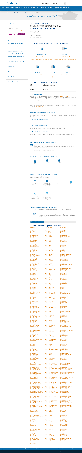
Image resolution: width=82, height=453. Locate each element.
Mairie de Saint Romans (49, 401)
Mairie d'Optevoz (33, 340)
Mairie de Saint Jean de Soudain (35, 383)
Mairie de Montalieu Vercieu (35, 330)
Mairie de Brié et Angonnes (34, 246)
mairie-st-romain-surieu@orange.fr (16, 30)
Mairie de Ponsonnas (64, 349)
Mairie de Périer (48, 311)
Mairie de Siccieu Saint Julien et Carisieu (37, 416)
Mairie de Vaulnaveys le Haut (35, 429)
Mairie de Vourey (33, 443)
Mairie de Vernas (63, 430)
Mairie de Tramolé (33, 423)
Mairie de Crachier (63, 270)
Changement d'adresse (6, 10)
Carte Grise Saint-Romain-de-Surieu (53, 74)
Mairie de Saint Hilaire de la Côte (51, 379)
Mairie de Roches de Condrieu (35, 316)
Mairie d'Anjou (47, 228)
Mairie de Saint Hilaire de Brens (35, 379)
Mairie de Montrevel (64, 332)
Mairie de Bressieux (33, 245)
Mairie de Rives (63, 358)
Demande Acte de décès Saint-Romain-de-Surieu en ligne (41, 59)
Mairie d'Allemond (48, 227)
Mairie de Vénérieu (33, 430)
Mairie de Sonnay (63, 417)
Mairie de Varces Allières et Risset (51, 426)
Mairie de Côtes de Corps (49, 315)
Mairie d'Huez (62, 287)
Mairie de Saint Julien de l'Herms (51, 384)
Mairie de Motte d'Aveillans (35, 298)
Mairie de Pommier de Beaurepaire (51, 349)
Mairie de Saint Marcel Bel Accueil (51, 387)
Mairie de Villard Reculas (64, 435)
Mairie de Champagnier (64, 249)
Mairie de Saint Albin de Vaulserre (51, 364)
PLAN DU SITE (12, 451)
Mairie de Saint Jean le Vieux (65, 383)
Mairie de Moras (48, 334)
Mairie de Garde (48, 297)
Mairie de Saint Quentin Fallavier (51, 400)
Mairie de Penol (63, 345)
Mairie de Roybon (48, 362)
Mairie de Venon (48, 430)
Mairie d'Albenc (48, 291)
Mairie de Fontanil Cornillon (35, 282)
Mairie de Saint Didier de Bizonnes (36, 374)
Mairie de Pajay (32, 344)
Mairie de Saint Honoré (34, 381)
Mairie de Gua (62, 308)
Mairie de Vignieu (48, 434)
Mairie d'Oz (47, 343)
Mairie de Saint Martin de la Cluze (36, 390)
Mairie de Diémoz (63, 273)
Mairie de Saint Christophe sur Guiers (67, 372)
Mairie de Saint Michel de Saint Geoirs (36, 392)
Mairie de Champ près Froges (50, 307)
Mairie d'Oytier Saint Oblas (34, 343)
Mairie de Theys (63, 420)
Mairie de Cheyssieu (33, 260)
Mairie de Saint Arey (48, 367)
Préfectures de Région (31, 451)
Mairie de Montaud (48, 330)
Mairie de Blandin (63, 241)
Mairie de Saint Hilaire (64, 378)
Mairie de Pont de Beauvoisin (65, 311)
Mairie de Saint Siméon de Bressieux (51, 402)
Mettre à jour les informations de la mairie (36, 37)
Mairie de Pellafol (48, 345)
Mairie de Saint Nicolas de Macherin (66, 393)
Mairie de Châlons (63, 247)
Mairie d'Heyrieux (33, 287)
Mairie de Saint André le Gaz (50, 365)
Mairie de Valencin (33, 425)
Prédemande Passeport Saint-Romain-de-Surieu (64, 57)
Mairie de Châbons (48, 247)
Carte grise (50, 7)
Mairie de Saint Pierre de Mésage (66, 398)
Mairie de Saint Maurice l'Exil (50, 391)
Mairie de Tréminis (63, 423)
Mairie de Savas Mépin (49, 411)
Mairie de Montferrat (49, 332)
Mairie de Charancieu (33, 253)
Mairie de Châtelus (63, 256)
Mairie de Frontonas (33, 283)
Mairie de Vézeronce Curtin (50, 433)
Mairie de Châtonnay (49, 258)
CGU (16, 451)
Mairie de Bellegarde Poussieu (50, 237)
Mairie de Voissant (48, 442)
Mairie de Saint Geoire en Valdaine (66, 376)
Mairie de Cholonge (63, 261)
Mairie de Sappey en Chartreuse (50, 312)
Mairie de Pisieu (32, 348)
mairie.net (7, 12)
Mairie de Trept (32, 424)
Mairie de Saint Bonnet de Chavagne (36, 371)
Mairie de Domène (48, 275)
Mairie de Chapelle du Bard (34, 294)
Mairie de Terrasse (33, 302)
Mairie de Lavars (48, 306)
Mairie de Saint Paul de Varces (50, 396)
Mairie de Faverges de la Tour (35, 280)
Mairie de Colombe (48, 266)
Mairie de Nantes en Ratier (50, 336)
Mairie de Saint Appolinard (34, 367)
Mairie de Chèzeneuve (49, 260)
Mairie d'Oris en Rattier (49, 340)
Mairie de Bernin (33, 239)
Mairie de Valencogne (49, 425)
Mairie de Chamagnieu (34, 249)
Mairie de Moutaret (48, 310)
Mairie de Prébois (63, 352)
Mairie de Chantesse (48, 251)
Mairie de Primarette (64, 353)
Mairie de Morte (63, 297)
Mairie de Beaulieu (33, 236)
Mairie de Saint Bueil (48, 371)
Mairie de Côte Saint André (65, 294)
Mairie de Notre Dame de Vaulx (50, 339)
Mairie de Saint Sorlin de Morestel (66, 402)
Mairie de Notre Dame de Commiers (51, 338)
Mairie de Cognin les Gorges (35, 266)
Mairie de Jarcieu (48, 289)
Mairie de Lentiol (48, 313)
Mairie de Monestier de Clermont (51, 327)
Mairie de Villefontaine (34, 438)
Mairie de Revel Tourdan (34, 358)
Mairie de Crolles (33, 273)
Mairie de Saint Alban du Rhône (35, 364)
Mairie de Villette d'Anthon (34, 439)
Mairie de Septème (48, 412)
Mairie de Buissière (33, 293)
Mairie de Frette (33, 297)
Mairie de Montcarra (33, 331)
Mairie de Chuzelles (33, 264)
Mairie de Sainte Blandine (34, 407)
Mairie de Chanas (63, 250)
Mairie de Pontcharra (33, 352)
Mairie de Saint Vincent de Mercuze (36, 406)
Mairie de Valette (33, 303)
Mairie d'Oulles (47, 341)
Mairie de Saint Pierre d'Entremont (36, 397)
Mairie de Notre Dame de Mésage (36, 339)
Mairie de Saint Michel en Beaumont (51, 392)
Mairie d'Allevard (63, 227)
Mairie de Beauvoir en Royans (35, 237)
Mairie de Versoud (33, 313)
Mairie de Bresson (48, 245)
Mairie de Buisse (63, 292)
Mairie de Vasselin (63, 426)
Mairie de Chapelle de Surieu (65, 293)
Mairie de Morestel (63, 334)
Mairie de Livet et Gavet (34, 317)
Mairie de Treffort (48, 423)
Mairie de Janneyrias (33, 289)
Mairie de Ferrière (33, 296)
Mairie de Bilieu (48, 240)
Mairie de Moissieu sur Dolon (65, 326)
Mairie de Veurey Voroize (64, 431)
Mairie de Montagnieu (64, 329)
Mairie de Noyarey (63, 339)
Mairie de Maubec (48, 321)
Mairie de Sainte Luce (49, 407)
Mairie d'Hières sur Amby (49, 287)
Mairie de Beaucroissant (34, 235)
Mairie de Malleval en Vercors (50, 319)
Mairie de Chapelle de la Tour (50, 293)
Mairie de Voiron (33, 442)
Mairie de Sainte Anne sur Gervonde (66, 406)
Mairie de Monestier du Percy (35, 310)
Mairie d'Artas (32, 231)
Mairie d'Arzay (47, 231)
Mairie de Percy (32, 346)
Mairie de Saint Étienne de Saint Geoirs (52, 376)
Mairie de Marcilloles (33, 320)
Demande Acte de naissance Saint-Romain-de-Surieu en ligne (41, 56)
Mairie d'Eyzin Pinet (48, 279)
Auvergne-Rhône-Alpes (64, 96)
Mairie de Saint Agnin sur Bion (50, 363)
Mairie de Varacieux (33, 426)
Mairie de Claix (47, 264)
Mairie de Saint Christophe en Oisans (51, 372)
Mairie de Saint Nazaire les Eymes (51, 393)
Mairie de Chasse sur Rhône (35, 255)
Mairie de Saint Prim (33, 400)
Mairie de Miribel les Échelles (50, 325)
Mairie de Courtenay (48, 270)
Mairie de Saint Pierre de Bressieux (51, 397)
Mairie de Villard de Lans (34, 435)
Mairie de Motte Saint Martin (50, 298)
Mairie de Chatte (63, 258)
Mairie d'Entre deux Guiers (34, 278)
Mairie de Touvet (63, 312)
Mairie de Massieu (33, 321)
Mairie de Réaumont (64, 355)
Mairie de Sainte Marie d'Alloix (65, 407)
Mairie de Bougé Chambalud (65, 242)
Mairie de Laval (63, 305)
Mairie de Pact (62, 343)
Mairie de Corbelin (33, 268)
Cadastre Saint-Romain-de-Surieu (38, 74)
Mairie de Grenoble (33, 286)
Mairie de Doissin (48, 274)
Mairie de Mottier (48, 335)
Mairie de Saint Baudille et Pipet (35, 369)
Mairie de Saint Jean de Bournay (50, 382)
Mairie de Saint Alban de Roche (65, 363)
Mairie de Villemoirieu (49, 438)
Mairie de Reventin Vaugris (50, 358)
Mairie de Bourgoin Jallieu (34, 244)
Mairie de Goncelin (33, 284)
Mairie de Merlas (48, 322)
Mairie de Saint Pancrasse (64, 395)
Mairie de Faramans (63, 279)
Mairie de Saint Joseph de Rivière (35, 384)
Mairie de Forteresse (64, 296)
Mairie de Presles (33, 353)
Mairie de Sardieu (48, 410)
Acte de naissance (10, 7)
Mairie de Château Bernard (34, 256)
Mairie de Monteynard (64, 331)
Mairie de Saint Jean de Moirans (66, 382)
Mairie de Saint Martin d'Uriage (50, 388)
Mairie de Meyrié (33, 324)
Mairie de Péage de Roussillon (35, 311)
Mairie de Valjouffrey (64, 425)
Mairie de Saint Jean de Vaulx (50, 383)
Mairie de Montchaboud (49, 331)
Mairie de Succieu (48, 419)
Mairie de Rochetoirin (49, 359)
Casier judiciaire (66, 7)
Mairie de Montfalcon (34, 332)
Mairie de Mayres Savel (64, 321)
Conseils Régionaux (23, 451)
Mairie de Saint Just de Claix (35, 386)
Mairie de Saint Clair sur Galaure (66, 373)
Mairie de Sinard (33, 417)
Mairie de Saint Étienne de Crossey (36, 376)
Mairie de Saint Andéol (64, 364)
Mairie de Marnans (63, 320)
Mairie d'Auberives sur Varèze (50, 232)
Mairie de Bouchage (63, 306)
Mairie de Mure (63, 298)
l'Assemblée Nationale (38, 113)
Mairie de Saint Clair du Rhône (50, 373)
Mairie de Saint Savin (33, 402)
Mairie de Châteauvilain (49, 256)
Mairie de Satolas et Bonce (34, 411)
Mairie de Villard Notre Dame (50, 435)
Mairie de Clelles (33, 265)
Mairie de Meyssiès (63, 324)
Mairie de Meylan (63, 322)
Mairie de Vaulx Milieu (49, 429)
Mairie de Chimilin (33, 261)
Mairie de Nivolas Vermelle (34, 338)
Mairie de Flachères (48, 280)
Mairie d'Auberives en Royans (35, 232)
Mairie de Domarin (33, 275)
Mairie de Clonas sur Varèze (50, 265)
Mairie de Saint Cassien (64, 371)
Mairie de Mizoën (63, 325)
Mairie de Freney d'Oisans (34, 308)
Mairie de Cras (32, 272)
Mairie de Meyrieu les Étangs (50, 324)
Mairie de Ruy (62, 362)
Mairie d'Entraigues (63, 277)
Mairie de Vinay (63, 439)
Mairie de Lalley (32, 305)
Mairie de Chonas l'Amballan (35, 263)
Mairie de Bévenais (33, 240)
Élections (64, 451)
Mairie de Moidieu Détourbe (35, 326)
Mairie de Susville (63, 419)
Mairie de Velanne (63, 429)
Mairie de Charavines (64, 253)
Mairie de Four (47, 282)
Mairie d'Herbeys (63, 286)
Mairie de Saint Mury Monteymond (36, 393)
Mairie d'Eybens (63, 278)
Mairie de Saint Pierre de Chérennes (36, 398)
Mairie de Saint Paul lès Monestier (66, 396)
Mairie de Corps (32, 269)
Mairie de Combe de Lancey (50, 294)
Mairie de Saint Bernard (49, 369)
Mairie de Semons (33, 412)
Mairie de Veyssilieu (33, 433)
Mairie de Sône (63, 301)
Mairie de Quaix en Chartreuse (65, 354)
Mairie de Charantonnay (49, 253)
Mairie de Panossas (63, 344)
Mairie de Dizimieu (33, 274)
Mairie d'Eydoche (33, 279)
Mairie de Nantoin (63, 336)
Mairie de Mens (32, 322)
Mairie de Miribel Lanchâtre (35, 325)
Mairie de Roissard (63, 359)
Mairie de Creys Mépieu (64, 272)
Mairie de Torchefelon (64, 421)
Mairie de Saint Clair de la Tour (35, 373)
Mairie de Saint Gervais (34, 378)
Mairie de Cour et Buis (34, 270)
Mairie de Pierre (48, 299)
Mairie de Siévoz (48, 416)
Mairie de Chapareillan (64, 251)
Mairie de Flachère (48, 296)
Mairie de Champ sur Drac (49, 249)
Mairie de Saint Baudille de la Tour (66, 368)
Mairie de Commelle (63, 266)
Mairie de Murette (33, 299)
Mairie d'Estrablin (48, 278)
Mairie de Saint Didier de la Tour (50, 374)
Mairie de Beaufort (63, 235)
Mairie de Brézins (63, 245)
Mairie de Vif (32, 434)
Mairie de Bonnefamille (34, 242)
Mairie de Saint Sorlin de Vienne (35, 404)
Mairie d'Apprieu (63, 230)
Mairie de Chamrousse (49, 250)
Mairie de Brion (48, 246)
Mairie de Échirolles (63, 275)
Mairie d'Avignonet (33, 234)
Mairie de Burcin (63, 246)
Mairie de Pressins (48, 353)
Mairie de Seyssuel (63, 415)
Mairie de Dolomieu (63, 274)
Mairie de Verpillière (48, 303)
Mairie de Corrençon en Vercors (50, 269)
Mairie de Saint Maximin (64, 391)
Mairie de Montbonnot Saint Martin (66, 330)
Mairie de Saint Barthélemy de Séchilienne (52, 368)
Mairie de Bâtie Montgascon (50, 292)
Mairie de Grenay (63, 284)
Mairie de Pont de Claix (34, 312)
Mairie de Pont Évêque (64, 350)
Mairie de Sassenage (64, 410)
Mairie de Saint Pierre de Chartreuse (66, 397)
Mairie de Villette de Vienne (50, 439)
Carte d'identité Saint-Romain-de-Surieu (65, 56)
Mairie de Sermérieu (33, 414)
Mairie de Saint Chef (33, 372)
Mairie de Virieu (32, 440)
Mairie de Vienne (63, 433)
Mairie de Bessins (63, 239)
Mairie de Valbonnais (64, 424)
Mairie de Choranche (49, 263)
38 (59, 103)
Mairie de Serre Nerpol (64, 414)
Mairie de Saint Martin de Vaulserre (51, 390)
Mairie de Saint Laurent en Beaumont (36, 387)
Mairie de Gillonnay (63, 283)
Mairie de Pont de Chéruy (34, 350)
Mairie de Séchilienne (64, 411)
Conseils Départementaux (40, 451)
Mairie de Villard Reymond (34, 437)
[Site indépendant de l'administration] (23, 3)
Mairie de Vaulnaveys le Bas (65, 428)
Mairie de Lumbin (63, 317)
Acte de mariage (18, 7)
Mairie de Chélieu (48, 259)
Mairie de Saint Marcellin (64, 387)
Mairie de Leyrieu (48, 316)
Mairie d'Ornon (32, 341)
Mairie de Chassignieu (64, 255)
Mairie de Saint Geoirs (34, 377)
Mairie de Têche (32, 420)
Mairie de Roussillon (48, 360)
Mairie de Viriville (48, 440)
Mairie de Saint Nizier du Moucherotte (36, 395)
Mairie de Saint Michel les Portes (66, 392)
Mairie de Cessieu (33, 247)
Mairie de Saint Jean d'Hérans (35, 382)
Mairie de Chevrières (64, 259)
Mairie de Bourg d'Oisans (34, 307)
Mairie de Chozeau (63, 263)
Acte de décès (26, 7)
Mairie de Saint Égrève (64, 374)
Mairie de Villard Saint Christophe (51, 437)
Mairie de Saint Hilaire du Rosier (66, 379)
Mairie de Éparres (63, 315)
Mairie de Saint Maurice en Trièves (36, 391)
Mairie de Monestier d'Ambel (35, 327)
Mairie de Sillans (63, 416)
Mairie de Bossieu (48, 242)
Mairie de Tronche (63, 302)
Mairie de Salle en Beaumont (50, 301)
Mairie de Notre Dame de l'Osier (66, 338)
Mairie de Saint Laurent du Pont (66, 386)
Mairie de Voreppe (63, 442)
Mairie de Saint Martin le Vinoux (66, 390)
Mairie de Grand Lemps (49, 308)
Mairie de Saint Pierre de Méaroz (51, 398)
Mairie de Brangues (63, 244)
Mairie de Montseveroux (34, 334)
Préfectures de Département (51, 451)
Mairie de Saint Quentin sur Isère (66, 400)
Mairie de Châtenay (33, 258)
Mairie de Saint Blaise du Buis (65, 369)
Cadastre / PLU (43, 7)
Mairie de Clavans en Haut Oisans (66, 264)
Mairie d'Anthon (33, 230)
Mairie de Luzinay (33, 319)
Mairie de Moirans (48, 326)
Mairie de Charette (33, 254)
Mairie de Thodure (33, 421)
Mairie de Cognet (63, 265)
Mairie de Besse (48, 239)
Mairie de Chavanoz (33, 259)
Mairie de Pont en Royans (49, 350)
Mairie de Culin (47, 273)
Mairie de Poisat (63, 348)
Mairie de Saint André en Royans (35, 365)
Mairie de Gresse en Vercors (50, 286)
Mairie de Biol (62, 240)
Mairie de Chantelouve (34, 251)
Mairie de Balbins (48, 234)
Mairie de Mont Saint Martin (35, 329)
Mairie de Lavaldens (33, 306)
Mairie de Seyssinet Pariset (34, 415)
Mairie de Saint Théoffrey (64, 404)
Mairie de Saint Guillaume (49, 378)
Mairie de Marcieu (63, 319)
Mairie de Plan (47, 348)
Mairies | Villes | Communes (16, 12)
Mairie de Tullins (48, 424)
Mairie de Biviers (33, 241)
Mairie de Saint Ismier (49, 381)
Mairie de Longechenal (49, 317)
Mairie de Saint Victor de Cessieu (51, 405)
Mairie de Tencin (48, 420)
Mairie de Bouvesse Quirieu (50, 244)
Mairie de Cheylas (63, 307)
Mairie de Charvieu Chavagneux (66, 254)
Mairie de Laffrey (63, 303)
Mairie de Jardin (63, 289)
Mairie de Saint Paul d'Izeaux (35, 396)
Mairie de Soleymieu (48, 417)
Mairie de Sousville (33, 419)
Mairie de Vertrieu (48, 431)
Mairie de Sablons (33, 363)
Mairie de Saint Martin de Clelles (66, 388)
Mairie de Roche (33, 359)
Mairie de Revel (63, 357)
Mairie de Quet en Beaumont (35, 355)
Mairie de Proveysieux (34, 354)
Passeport (33, 7)
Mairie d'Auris (62, 232)
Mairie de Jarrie (32, 291)
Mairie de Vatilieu (33, 428)
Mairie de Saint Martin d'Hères (35, 388)
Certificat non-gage (58, 7)
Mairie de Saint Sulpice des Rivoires (51, 404)
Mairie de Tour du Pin (49, 302)
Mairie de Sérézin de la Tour (65, 412)
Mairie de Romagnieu (33, 360)
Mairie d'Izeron (63, 288)
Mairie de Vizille (63, 440)
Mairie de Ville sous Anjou (64, 437)
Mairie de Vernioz (33, 431)
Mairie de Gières (48, 283)
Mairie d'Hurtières (33, 288)
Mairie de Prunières (48, 354)
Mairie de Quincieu (48, 355)
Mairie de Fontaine (63, 280)
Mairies (3, 7)
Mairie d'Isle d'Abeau (64, 291)
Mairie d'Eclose (32, 277)
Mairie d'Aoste (47, 230)
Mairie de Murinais (33, 336)
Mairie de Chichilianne (64, 260)
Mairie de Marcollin (48, 320)
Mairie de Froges (63, 282)
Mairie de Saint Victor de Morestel (66, 405)
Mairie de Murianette (64, 335)
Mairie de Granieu (48, 284)
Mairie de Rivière (63, 299)
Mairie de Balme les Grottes (35, 292)
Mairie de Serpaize (48, 414)
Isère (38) (24, 12)
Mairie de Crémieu (48, 272)
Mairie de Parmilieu (33, 345)
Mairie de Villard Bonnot (64, 434)
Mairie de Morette (33, 335)
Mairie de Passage (63, 310)
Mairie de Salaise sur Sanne (65, 409)
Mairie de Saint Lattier (49, 386)
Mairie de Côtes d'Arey (34, 315)
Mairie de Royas (33, 362)
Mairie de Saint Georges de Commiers (67, 377)
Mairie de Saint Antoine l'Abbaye (66, 365)
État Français (59, 451)
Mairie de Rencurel (48, 357)
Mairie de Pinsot (63, 346)
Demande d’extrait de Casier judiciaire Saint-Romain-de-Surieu (65, 59)
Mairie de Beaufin (48, 235)
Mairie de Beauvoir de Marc (65, 236)
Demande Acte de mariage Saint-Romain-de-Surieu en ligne (41, 57)
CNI (37, 7)
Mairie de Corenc (48, 268)
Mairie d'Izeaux (48, 288)
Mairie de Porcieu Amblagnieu (50, 352)
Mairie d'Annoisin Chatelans (65, 228)
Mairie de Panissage (48, 344)
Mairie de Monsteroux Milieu (65, 327)
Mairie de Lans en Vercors (49, 305)
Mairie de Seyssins (48, 415)
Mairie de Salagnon (48, 409)
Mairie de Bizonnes (48, 241)
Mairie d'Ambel (32, 228)
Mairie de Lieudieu (63, 316)
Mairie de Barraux (63, 234)
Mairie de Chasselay (48, 255)
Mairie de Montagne (48, 329)
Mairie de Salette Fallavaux (34, 301)
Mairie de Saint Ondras (49, 395)
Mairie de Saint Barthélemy (34, 368)
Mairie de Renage (33, 357)
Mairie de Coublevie (63, 269)
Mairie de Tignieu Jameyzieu (50, 421)
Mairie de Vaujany (48, 428)
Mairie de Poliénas (33, 349)
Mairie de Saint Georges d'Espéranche (52, 377)
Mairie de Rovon (63, 360)
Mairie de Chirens (48, 261)
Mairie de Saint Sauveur (64, 401)
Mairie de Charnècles (49, 254)
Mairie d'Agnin (32, 227)
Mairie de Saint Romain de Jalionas (36, 401)
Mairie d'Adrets (63, 313)
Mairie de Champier (33, 250)
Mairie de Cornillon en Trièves (65, 268)
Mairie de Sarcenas (33, 410)
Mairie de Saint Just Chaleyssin (65, 384)
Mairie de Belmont (63, 237)
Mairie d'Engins (48, 277)
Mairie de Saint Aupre (64, 367)
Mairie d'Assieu (63, 231)
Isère (53, 96)
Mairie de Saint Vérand (34, 405)
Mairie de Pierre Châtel (49, 346)
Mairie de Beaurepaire (49, 236)
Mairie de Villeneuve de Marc (65, 438)
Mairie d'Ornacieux (63, 340)
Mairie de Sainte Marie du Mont (35, 409)
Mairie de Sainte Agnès (49, 406)
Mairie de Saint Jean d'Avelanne (65, 381)
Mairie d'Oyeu (62, 341)
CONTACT (7, 451)
